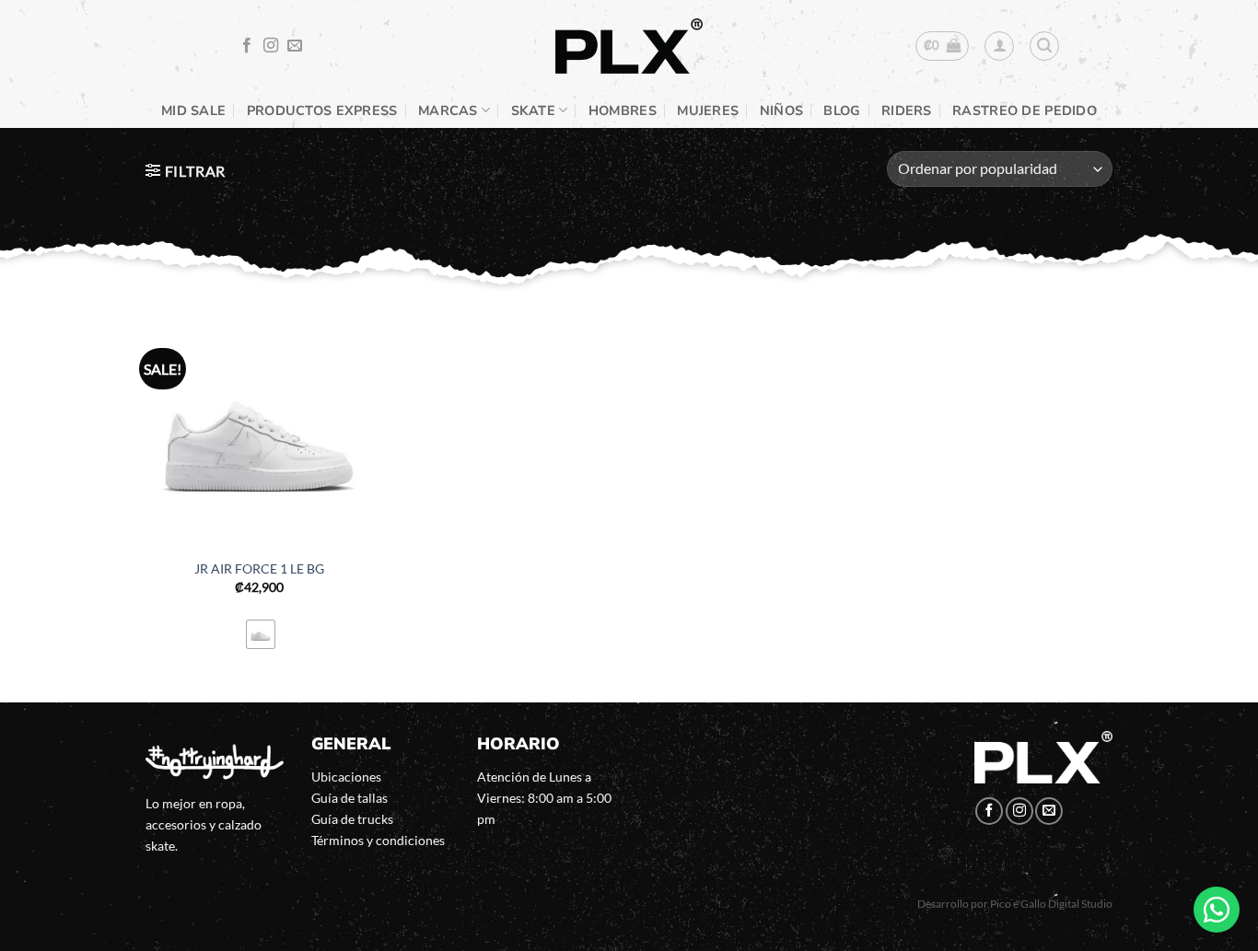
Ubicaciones (346, 776)
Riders (906, 110)
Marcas (448, 110)
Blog (841, 110)
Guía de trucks (352, 819)
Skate (533, 110)
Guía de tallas (349, 798)
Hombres (622, 110)
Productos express (322, 110)
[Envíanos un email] (294, 46)
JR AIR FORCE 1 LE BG (259, 568)
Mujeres (708, 110)
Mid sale (193, 110)
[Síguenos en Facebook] (246, 46)
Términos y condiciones (378, 840)
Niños (781, 110)
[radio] (260, 634)
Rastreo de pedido (1024, 110)
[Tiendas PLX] (629, 46)
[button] (942, 46)
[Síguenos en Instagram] (270, 46)
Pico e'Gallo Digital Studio (1051, 904)
